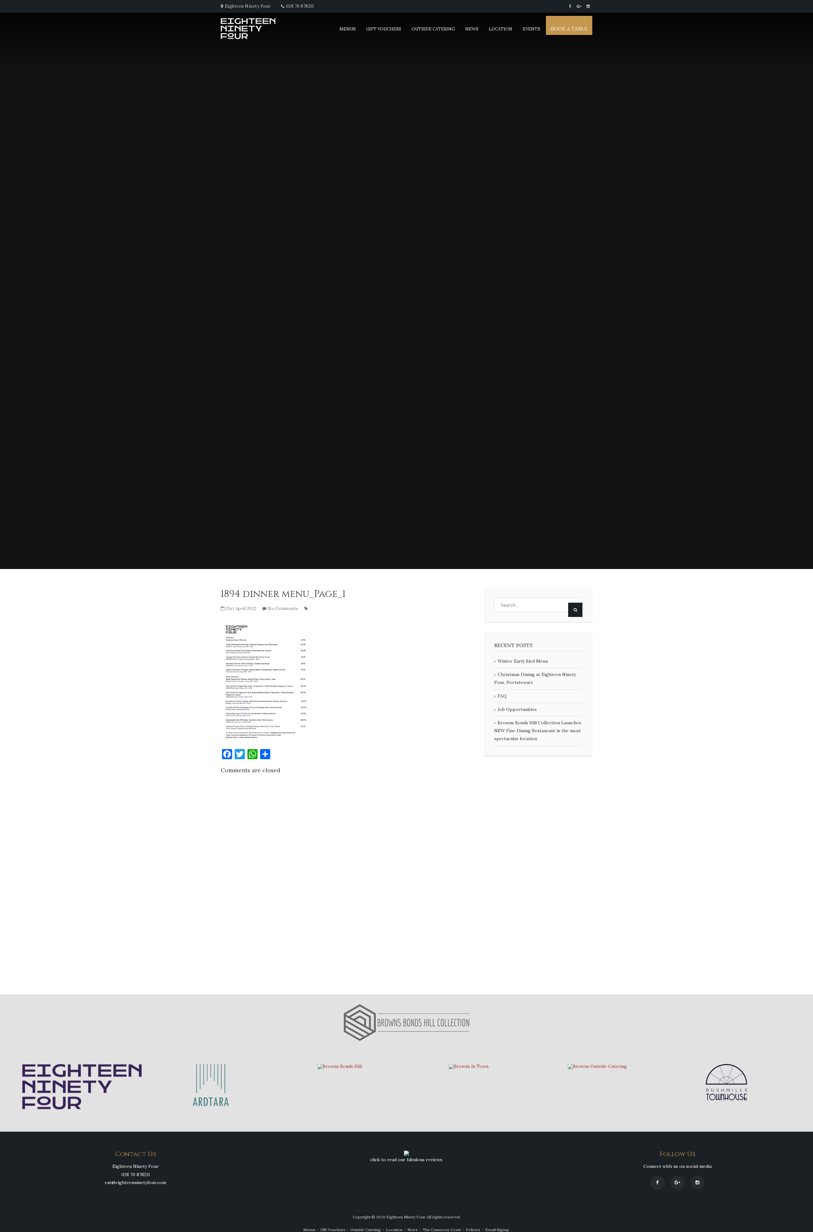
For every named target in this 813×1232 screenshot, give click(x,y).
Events (531, 29)
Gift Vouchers (383, 29)
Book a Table (569, 28)
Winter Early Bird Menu (523, 661)
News (471, 29)
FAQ (502, 696)
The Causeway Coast (442, 1229)
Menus (347, 29)
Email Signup (497, 1229)
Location (500, 29)
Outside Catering (433, 29)
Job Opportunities (517, 709)
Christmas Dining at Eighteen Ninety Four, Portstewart (535, 678)
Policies (473, 1229)
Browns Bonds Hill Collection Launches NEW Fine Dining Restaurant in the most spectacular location (537, 730)
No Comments (283, 608)
